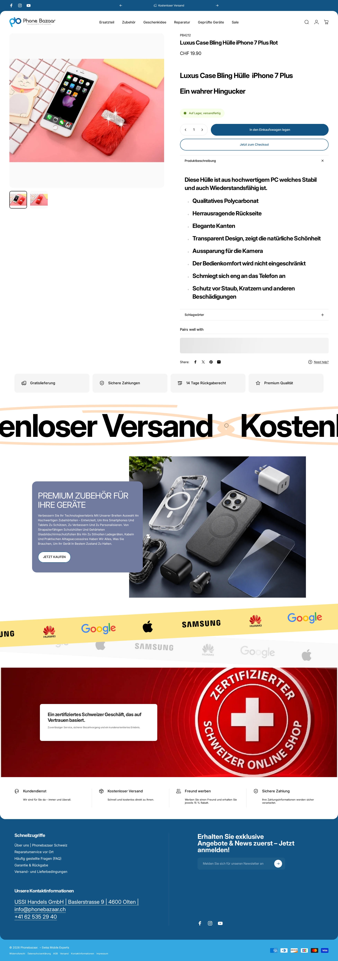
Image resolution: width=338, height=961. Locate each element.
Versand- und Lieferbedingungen (40, 872)
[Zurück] (121, 5)
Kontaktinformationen (82, 953)
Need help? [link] (321, 362)
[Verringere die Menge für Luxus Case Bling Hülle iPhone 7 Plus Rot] (184, 129)
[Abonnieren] (278, 864)
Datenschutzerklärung (39, 953)
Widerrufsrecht (17, 953)
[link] (35, 917)
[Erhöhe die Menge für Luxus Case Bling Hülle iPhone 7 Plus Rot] (203, 129)
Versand (64, 953)
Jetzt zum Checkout (254, 144)
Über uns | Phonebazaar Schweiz (40, 845)
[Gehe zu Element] (18, 200)
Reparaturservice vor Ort (34, 852)
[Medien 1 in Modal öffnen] (86, 110)
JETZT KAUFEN (54, 557)
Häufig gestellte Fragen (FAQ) (37, 858)
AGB (55, 953)
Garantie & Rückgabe (31, 865)
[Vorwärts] (217, 5)
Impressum (102, 953)
